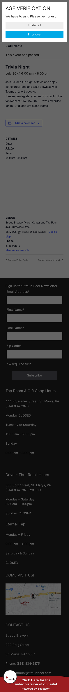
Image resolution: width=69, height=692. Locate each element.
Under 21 (34, 25)
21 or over (34, 34)
